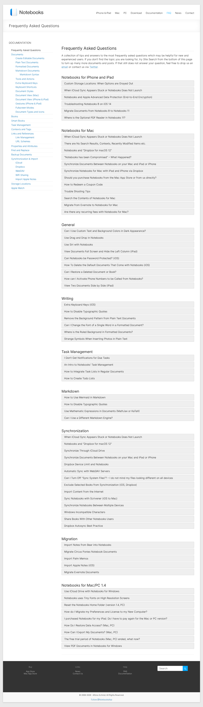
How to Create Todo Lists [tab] (79, 378)
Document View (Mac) (27, 95)
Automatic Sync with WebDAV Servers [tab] (87, 471)
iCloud (19, 162)
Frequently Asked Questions (26, 50)
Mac (117, 12)
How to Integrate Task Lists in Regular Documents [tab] (94, 371)
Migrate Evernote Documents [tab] (81, 572)
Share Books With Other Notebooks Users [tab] (89, 518)
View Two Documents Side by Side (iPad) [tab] (89, 285)
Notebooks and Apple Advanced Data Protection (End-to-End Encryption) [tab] (108, 97)
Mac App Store (30, 673)
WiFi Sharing (22, 175)
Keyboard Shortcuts (26, 87)
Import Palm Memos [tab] (76, 558)
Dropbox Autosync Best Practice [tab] (83, 525)
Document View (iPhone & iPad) (32, 99)
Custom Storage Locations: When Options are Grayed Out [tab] (98, 83)
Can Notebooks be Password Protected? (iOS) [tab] (91, 258)
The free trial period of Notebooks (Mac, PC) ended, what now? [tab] (102, 639)
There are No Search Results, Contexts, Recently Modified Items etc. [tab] (105, 143)
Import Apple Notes (26, 179)
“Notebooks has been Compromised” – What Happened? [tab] (97, 157)
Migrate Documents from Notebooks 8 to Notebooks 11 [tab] (96, 110)
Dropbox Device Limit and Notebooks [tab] (86, 464)
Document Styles (24, 91)
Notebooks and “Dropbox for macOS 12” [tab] (88, 150)
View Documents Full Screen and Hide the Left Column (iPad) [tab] (101, 251)
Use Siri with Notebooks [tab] (78, 244)
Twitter (93, 66)
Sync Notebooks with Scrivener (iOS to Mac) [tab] (90, 498)
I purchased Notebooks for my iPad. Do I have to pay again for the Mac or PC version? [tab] (115, 618)
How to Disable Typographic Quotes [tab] (85, 311)
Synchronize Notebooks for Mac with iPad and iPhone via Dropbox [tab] (103, 170)
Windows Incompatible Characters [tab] (84, 512)
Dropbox (20, 166)
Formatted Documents (27, 66)
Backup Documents (21, 154)
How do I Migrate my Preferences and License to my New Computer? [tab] (105, 611)
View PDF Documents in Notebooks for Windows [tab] (93, 645)
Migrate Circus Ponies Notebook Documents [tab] (90, 551)
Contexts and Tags (21, 129)
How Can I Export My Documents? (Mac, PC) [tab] (91, 632)
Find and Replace (20, 150)
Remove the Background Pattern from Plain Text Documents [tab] (100, 318)
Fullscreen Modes (25, 107)
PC (125, 12)
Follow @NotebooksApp (101, 699)
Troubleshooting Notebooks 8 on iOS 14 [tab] (87, 103)
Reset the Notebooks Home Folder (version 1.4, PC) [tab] (94, 604)
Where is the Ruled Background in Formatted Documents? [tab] (98, 331)
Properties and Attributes (24, 146)
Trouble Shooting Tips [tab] (77, 191)
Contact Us (78, 673)
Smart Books (18, 120)
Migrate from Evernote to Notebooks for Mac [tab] (91, 205)
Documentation (154, 12)
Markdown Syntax (29, 74)
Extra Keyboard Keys (26, 83)
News (178, 12)
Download (136, 12)
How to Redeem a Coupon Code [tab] (83, 184)
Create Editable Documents (30, 58)
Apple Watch (17, 188)
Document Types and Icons (30, 111)
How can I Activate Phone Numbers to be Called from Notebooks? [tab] (103, 278)
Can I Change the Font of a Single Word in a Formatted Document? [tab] (104, 325)
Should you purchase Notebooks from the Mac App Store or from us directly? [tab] (110, 177)
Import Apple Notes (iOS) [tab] (79, 565)
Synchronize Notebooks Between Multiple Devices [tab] (94, 505)
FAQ (169, 12)
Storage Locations (21, 183)
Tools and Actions (25, 79)
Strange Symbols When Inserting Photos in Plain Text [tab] (95, 338)
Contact (189, 12)
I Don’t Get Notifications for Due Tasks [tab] (87, 357)
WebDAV (20, 171)
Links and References (22, 133)
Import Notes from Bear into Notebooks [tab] (87, 544)
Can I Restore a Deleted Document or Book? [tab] (90, 271)
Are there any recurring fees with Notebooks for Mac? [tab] (96, 211)
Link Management (25, 137)
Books (14, 116)
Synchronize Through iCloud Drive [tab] (84, 450)
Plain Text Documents (27, 62)
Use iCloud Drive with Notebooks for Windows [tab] (91, 591)
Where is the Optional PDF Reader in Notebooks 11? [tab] (94, 117)
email (65, 66)
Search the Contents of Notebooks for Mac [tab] (89, 198)
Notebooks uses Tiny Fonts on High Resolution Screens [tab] (96, 598)
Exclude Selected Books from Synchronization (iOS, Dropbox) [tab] (100, 484)
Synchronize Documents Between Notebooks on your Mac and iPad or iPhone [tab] (110, 164)
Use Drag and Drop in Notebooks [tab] (83, 237)
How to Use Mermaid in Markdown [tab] (84, 397)
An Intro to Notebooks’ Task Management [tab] (88, 364)
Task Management (21, 125)
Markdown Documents (27, 70)
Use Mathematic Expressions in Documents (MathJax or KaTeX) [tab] (102, 411)
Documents (17, 54)
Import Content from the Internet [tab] (83, 491)
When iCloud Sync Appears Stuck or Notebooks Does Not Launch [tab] (103, 90)
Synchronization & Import (24, 158)
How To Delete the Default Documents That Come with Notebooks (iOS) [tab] (107, 265)
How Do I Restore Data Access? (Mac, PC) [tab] (89, 625)
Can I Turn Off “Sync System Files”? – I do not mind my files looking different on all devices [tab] (118, 477)
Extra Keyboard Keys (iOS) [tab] (80, 304)
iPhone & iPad (103, 12)
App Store (30, 671)
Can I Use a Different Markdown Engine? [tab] (88, 417)
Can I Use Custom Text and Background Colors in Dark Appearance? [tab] (105, 230)
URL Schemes (23, 141)
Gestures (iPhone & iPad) (29, 103)
